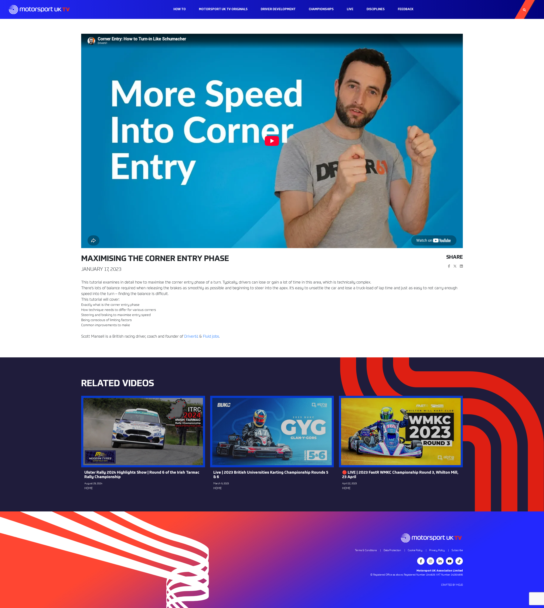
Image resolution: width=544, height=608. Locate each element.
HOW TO (179, 9)
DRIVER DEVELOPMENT (278, 9)
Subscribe (457, 550)
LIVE (350, 9)
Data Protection (392, 550)
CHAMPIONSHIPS (321, 9)
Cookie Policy (415, 550)
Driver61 (191, 336)
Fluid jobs (211, 336)
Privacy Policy (437, 550)
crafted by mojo (452, 585)
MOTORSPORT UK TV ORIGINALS (223, 9)
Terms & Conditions (366, 550)
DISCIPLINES (376, 9)
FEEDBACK (406, 9)
